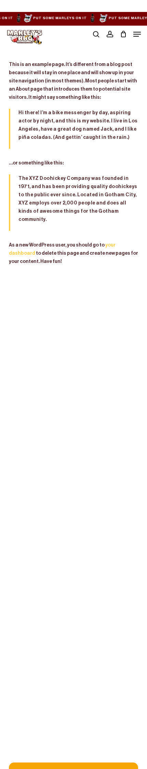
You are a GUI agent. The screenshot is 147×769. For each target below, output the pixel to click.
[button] (137, 34)
